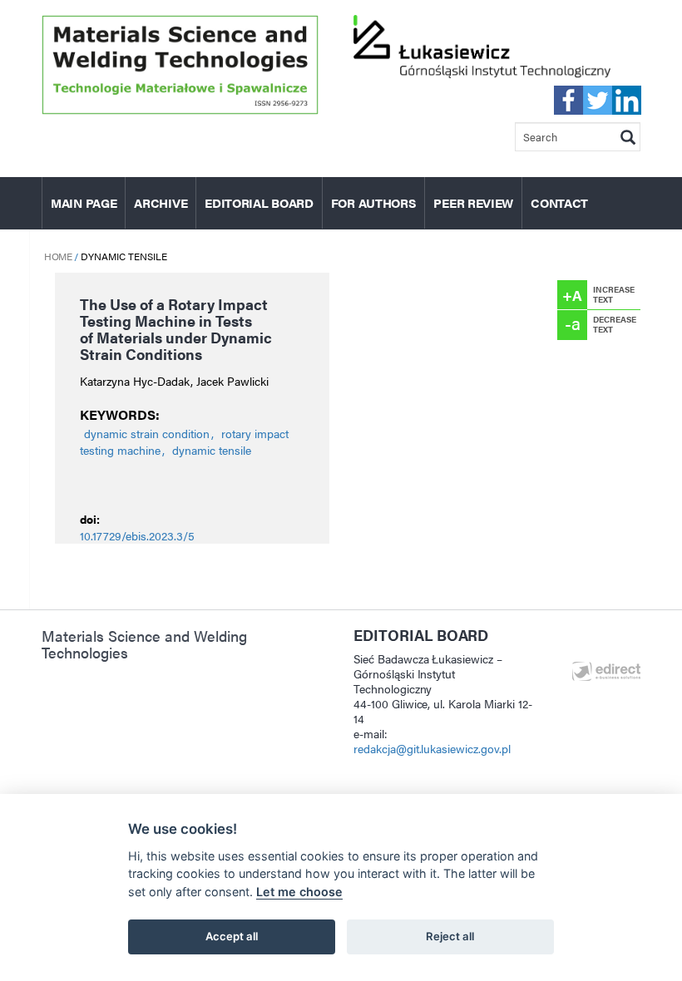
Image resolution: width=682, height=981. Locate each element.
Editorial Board (259, 202)
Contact (559, 202)
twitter (597, 100)
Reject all (450, 936)
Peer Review (473, 202)
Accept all (231, 936)
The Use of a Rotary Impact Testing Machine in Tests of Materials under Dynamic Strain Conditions (176, 328)
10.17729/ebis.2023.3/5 (137, 535)
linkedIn (626, 100)
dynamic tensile (211, 449)
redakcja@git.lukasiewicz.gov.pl (432, 748)
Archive (160, 202)
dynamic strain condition (147, 433)
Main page (83, 202)
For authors (374, 202)
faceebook (568, 100)
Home (58, 256)
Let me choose (299, 892)
